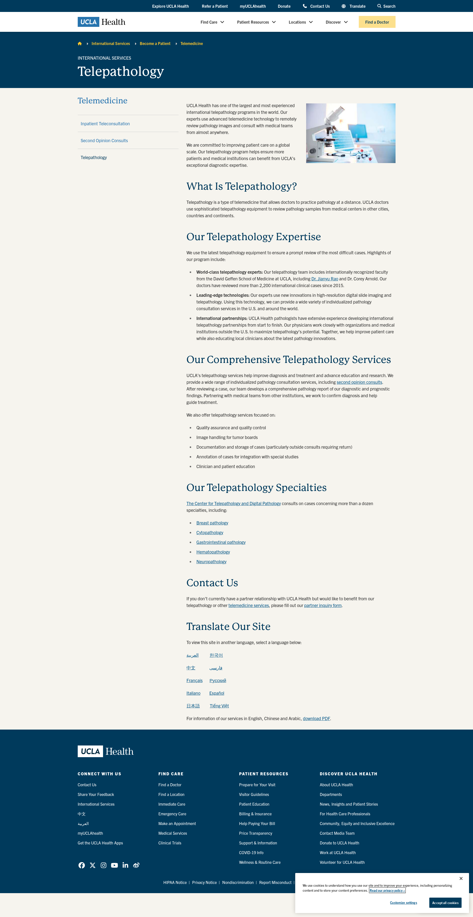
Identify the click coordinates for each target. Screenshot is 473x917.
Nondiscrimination (238, 882)
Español (216, 693)
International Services (111, 43)
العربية (192, 655)
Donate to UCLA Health (339, 842)
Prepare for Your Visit (257, 784)
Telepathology (94, 157)
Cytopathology (209, 532)
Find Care (209, 21)
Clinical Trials (169, 842)
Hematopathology (213, 552)
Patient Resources (253, 21)
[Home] (80, 43)
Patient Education (254, 803)
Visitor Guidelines (254, 794)
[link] (82, 865)
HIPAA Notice (175, 882)
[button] (171, 6)
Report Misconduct (275, 882)
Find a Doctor (377, 21)
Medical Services (172, 832)
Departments (331, 794)
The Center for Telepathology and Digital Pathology (233, 503)
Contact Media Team (337, 832)
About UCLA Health (336, 784)
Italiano (193, 693)
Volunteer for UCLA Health (342, 862)
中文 (190, 667)
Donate (284, 5)
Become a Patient (155, 43)
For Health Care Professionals (345, 813)
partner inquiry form (323, 605)
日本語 (193, 705)
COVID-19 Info (251, 852)
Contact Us (319, 5)
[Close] (461, 878)
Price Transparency (255, 832)
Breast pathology (212, 522)
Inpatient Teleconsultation (105, 123)
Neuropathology (211, 561)
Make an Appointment (177, 823)
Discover (333, 21)
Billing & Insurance (255, 813)
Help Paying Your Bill (257, 823)
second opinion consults (359, 382)
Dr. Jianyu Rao (324, 278)
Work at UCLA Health (338, 852)
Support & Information (258, 842)
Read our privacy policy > (387, 890)
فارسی (215, 667)
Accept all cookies (445, 903)
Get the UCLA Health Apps (100, 842)
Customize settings (403, 902)
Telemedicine (192, 43)
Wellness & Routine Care (260, 862)
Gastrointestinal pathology (221, 542)
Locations (297, 21)
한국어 (216, 655)
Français (194, 680)
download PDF (316, 718)
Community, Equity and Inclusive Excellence (357, 823)
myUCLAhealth (253, 5)
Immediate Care (171, 803)
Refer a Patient (215, 5)
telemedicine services (248, 605)
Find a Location (171, 794)
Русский (218, 680)
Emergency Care (172, 813)
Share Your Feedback (96, 794)
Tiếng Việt (219, 705)
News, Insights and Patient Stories (349, 803)
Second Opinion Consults (104, 140)
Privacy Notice (204, 882)
